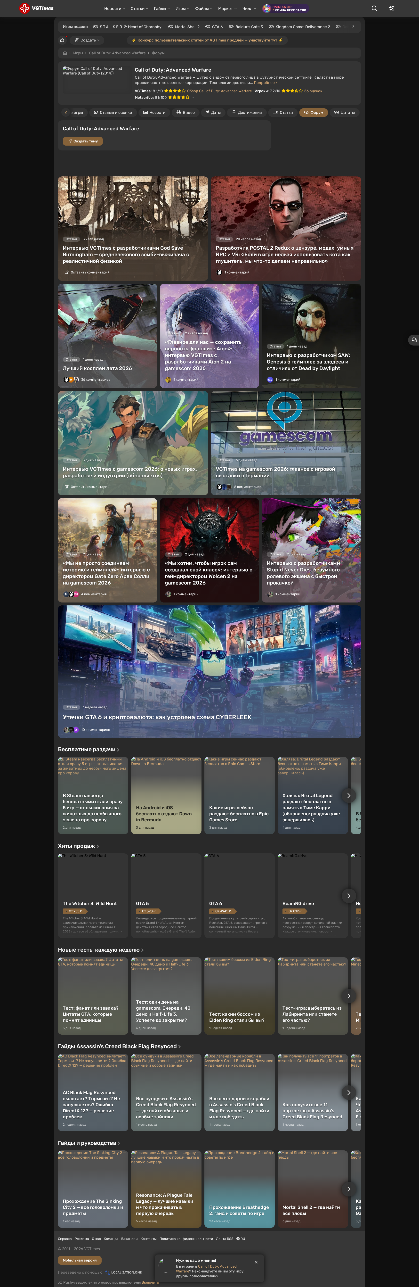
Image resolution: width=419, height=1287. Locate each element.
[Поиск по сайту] (374, 8)
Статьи (286, 112)
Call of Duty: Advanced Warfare (117, 53)
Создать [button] (88, 40)
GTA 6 (217, 27)
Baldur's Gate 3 (249, 27)
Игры (78, 53)
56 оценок (313, 91)
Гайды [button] (160, 8)
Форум (158, 53)
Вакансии (129, 1239)
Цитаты (348, 112)
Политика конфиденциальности (186, 1239)
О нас (96, 1239)
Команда (111, 1239)
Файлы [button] (202, 8)
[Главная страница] (36, 8)
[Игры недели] (353, 26)
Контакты (149, 1239)
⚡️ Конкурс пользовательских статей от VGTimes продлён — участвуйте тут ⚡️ (207, 40)
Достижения (250, 112)
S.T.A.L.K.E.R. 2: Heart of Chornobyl (131, 27)
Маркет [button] (225, 8)
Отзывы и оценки (116, 112)
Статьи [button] (138, 8)
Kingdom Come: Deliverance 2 (303, 27)
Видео (189, 112)
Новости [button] (112, 8)
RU (242, 1239)
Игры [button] (181, 8)
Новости (157, 112)
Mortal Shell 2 (187, 27)
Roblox (349, 27)
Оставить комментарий (90, 272)
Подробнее (265, 82)
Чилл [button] (247, 8)
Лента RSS (225, 1239)
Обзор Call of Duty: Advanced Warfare (219, 91)
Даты (216, 112)
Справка (65, 1239)
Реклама (82, 1239)
